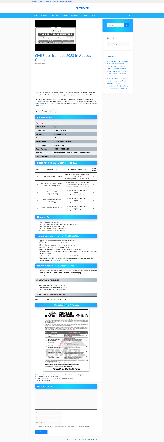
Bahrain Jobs (74, 15)
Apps (93, 15)
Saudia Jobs (85, 15)
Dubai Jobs (44, 15)
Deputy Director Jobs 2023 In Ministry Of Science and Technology (55, 378)
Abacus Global (41, 375)
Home (36, 15)
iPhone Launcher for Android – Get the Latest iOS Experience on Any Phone (117, 73)
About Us (41, 1)
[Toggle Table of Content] (53, 111)
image (65, 305)
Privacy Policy (68, 1)
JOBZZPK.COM (82, 8)
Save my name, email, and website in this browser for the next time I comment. (63, 427)
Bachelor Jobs (50, 375)
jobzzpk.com (39, 106)
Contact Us (34, 1)
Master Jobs (79, 375)
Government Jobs (59, 375)
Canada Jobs (54, 15)
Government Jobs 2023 (43, 376)
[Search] (126, 25)
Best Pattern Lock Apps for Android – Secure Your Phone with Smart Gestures (116, 81)
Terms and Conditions (58, 1)
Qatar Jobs (65, 15)
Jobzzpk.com (54, 376)
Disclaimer (48, 1)
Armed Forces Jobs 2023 (44, 380)
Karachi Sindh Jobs (70, 375)
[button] (129, 15)
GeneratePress (92, 439)
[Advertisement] (66, 79)
